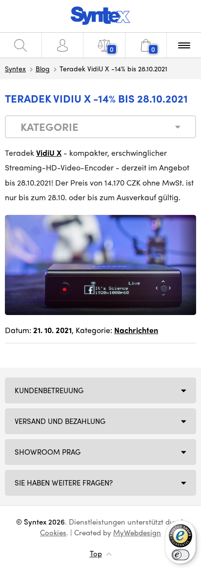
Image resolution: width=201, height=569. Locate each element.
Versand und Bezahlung (60, 421)
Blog (43, 68)
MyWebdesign (137, 532)
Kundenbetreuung (49, 390)
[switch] (180, 554)
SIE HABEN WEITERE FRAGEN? (64, 482)
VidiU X (48, 152)
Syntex (15, 68)
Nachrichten (136, 330)
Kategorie (49, 126)
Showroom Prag (47, 451)
